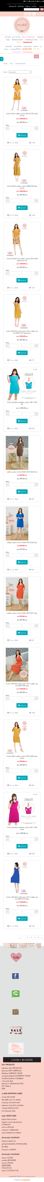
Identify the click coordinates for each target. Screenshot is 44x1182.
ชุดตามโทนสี (16, 36)
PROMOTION (9, 1119)
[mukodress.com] (22, 25)
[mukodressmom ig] (30, 13)
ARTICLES (8, 1127)
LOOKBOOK (6, 1124)
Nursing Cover (31, 39)
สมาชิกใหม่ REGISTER (9, 1160)
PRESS (5, 1147)
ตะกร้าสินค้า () (33, 1)
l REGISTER (16, 6)
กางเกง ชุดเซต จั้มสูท (7, 1081)
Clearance (27, 42)
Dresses (40, 37)
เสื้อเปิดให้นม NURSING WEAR (12, 1073)
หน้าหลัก (8, 36)
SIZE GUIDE (8, 1097)
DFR (3, 1088)
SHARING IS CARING (11, 1133)
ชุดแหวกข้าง (18, 46)
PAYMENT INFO (11, 1102)
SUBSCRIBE (6, 1165)
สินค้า (11, 63)
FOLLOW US (7, 1168)
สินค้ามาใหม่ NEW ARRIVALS (11, 1070)
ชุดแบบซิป (7, 46)
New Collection (28, 37)
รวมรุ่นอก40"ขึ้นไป (15, 49)
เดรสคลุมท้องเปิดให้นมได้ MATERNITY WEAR (16, 1076)
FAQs (8, 1111)
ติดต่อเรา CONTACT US (10, 1170)
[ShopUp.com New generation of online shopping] (26, 1180)
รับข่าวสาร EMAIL (7, 1163)
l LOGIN (30, 6)
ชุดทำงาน (36, 46)
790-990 (36, 49)
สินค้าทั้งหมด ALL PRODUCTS (12, 1068)
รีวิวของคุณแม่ (27, 51)
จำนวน (7, 125)
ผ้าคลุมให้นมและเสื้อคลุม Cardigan (12, 1078)
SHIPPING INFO (10, 1108)
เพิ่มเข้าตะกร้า (23, 135)
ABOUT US (9, 1141)
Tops (8, 39)
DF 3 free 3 (6, 1086)
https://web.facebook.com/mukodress (22, 4)
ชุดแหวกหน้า (28, 46)
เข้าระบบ (40, 1)
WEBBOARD (10, 1130)
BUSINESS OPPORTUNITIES (14, 1144)
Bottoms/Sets (17, 39)
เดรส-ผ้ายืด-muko (20, 63)
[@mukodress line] (26, 13)
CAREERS (9, 1149)
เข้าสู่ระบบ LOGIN (7, 1157)
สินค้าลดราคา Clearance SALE (12, 1083)
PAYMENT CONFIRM (13, 1105)
